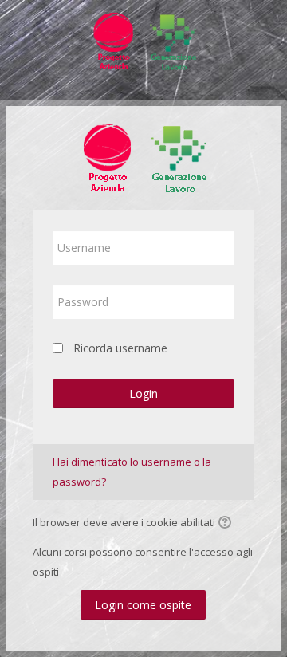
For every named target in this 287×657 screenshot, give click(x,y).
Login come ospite (143, 604)
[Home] (143, 38)
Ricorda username (120, 348)
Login (143, 393)
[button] (227, 524)
